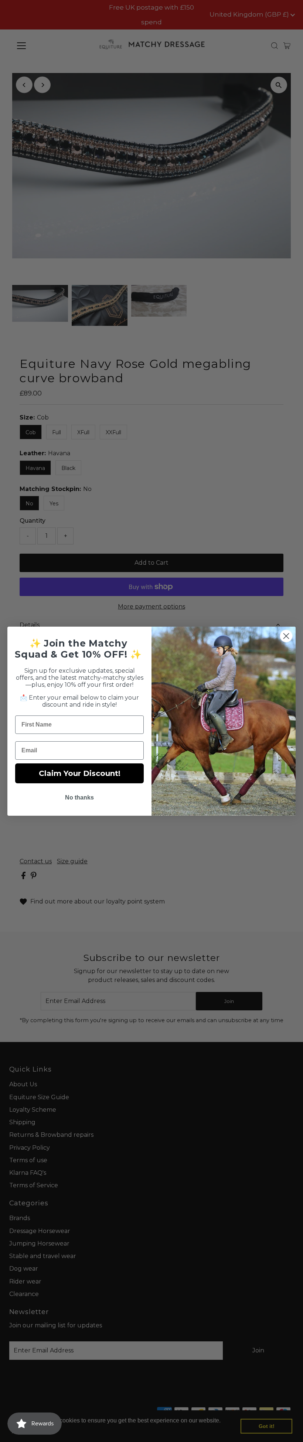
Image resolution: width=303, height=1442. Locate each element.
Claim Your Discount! (79, 773)
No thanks (79, 797)
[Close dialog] (286, 636)
